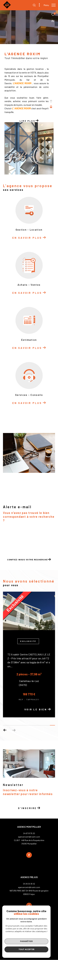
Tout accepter (26, 949)
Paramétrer (26, 941)
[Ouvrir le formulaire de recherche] (34, 5)
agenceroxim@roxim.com (29, 837)
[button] (5, 730)
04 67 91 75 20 (29, 833)
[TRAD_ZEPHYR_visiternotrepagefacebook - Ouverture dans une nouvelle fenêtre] (29, 855)
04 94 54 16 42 (29, 884)
